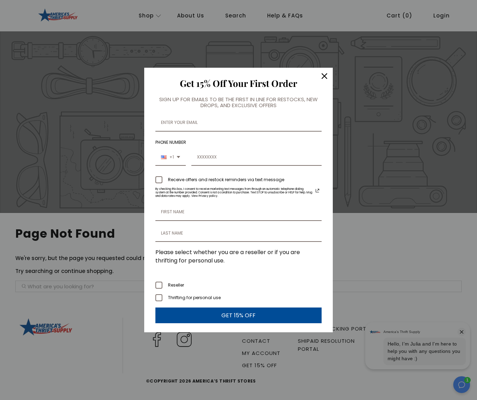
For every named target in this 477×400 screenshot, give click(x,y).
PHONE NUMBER (170, 142)
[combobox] (170, 157)
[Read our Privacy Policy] (317, 190)
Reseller (176, 285)
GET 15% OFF (238, 315)
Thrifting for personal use (194, 298)
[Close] (324, 76)
